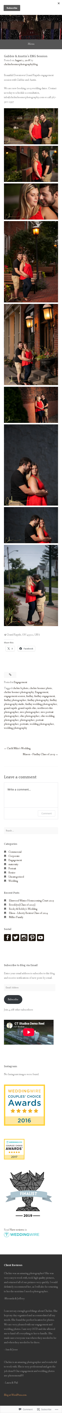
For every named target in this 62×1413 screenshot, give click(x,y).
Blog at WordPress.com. (15, 1395)
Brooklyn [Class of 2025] (22, 905)
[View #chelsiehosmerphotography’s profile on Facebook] (7, 937)
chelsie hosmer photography (19, 692)
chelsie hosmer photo (41, 688)
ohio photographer (30, 716)
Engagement (20, 682)
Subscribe (13, 999)
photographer (27, 720)
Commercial (14, 852)
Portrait (12, 868)
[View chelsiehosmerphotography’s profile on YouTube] (40, 937)
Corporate (14, 856)
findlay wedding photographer (41, 704)
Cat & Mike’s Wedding (19, 748)
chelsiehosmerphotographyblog (21, 64)
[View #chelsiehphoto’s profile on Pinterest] (32, 937)
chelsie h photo (20, 688)
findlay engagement (44, 696)
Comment (46, 813)
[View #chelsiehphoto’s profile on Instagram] (24, 937)
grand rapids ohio (27, 708)
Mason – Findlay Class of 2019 (39, 754)
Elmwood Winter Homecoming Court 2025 (31, 900)
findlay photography (38, 700)
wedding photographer (42, 724)
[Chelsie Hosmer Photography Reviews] (24, 1125)
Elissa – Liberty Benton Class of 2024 (28, 913)
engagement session (14, 696)
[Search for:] (31, 830)
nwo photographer (30, 712)
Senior (11, 872)
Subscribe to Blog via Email (21, 965)
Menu (31, 44)
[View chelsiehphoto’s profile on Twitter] (15, 937)
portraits (24, 724)
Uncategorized (16, 877)
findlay (29, 696)
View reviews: (17, 1230)
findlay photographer (15, 700)
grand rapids (10, 708)
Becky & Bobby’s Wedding (23, 909)
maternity (13, 864)
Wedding (13, 881)
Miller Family (16, 917)
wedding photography (15, 728)
